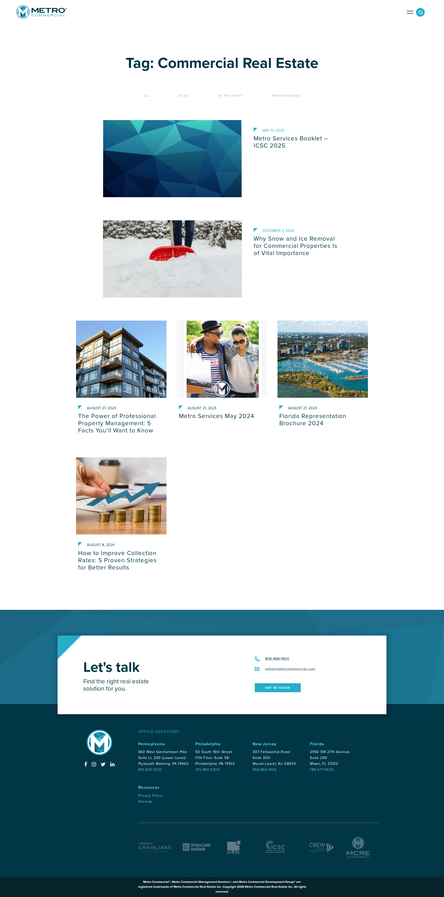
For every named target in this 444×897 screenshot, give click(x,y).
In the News (230, 95)
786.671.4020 (322, 769)
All (146, 95)
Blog (184, 95)
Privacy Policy (150, 795)
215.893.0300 (207, 769)
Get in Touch (277, 688)
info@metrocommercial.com (290, 669)
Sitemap (145, 801)
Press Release (286, 95)
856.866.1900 (277, 659)
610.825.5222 (150, 769)
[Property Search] (421, 13)
